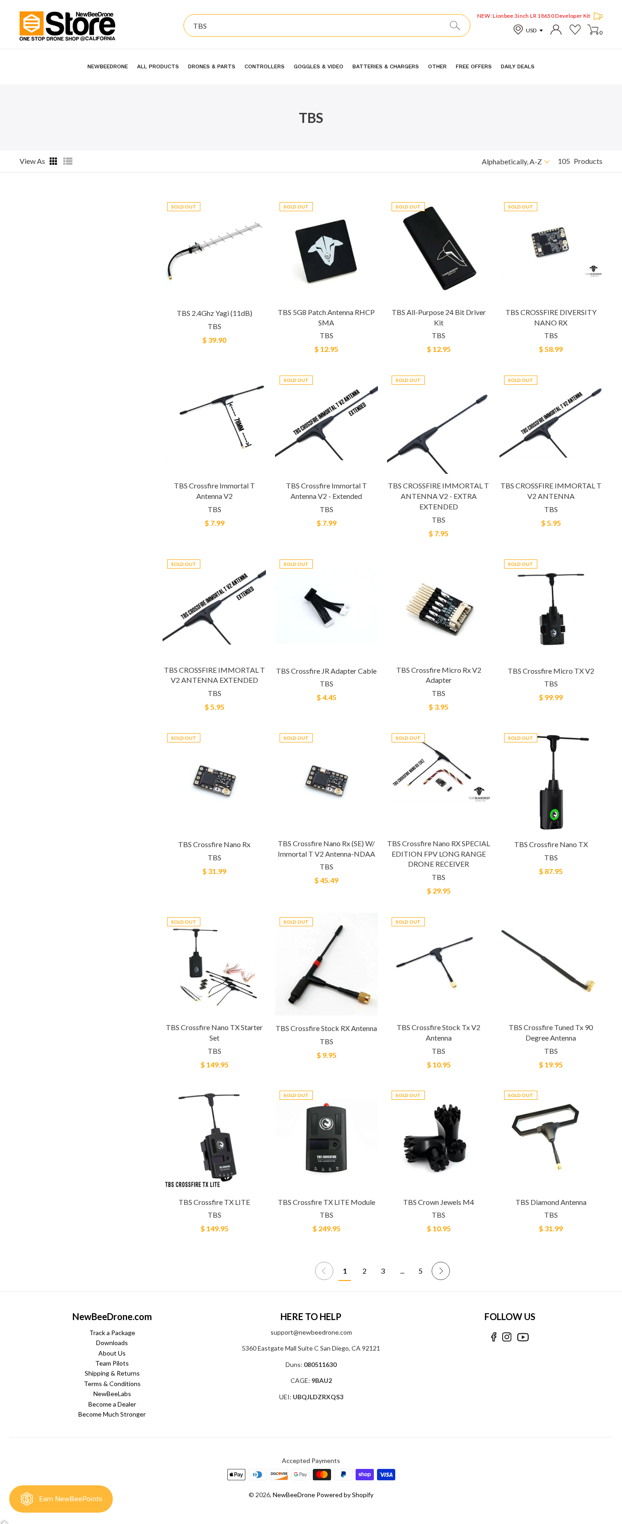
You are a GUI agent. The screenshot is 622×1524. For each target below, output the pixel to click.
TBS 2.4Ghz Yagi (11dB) (214, 313)
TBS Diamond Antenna (550, 1202)
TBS (214, 326)
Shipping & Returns (112, 1373)
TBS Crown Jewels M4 (438, 1202)
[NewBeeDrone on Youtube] (523, 1337)
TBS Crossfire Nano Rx (214, 844)
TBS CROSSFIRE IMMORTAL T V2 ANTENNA (551, 490)
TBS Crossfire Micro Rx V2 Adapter (438, 675)
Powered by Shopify (344, 1495)
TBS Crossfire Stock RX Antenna (326, 1028)
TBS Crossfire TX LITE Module (326, 1202)
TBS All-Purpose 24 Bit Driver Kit (439, 317)
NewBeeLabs (112, 1393)
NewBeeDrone (294, 1495)
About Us (112, 1353)
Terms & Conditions (112, 1383)
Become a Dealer (112, 1404)
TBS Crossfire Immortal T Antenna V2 (214, 490)
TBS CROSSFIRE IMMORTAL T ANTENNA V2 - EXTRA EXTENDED (438, 495)
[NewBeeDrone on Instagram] (506, 1337)
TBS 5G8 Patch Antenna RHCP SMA (326, 317)
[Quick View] (258, 297)
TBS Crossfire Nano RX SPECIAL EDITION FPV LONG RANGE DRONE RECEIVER (438, 853)
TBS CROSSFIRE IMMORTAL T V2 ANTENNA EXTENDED (214, 675)
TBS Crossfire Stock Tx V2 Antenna (438, 1032)
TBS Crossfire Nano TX (551, 844)
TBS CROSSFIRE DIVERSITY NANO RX (551, 317)
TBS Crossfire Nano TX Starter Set (214, 1032)
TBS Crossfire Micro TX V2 (551, 670)
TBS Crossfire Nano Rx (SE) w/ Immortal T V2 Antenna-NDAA (326, 848)
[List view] (67, 161)
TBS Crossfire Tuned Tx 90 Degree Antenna (551, 1032)
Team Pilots (112, 1363)
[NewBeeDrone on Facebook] (493, 1337)
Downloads (112, 1342)
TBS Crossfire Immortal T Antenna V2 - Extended (326, 490)
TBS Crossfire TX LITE (214, 1202)
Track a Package (112, 1332)
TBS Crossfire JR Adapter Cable (326, 670)
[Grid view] (54, 161)
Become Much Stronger (112, 1414)
